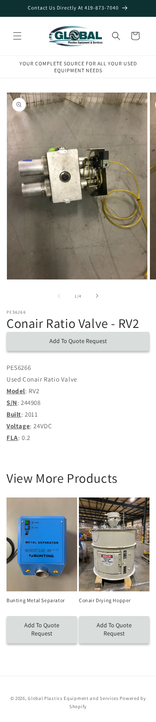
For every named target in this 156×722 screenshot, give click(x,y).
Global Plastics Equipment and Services (73, 698)
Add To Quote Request (78, 341)
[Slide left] (58, 295)
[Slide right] (97, 295)
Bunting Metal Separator (35, 600)
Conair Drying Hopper (105, 600)
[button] (17, 35)
